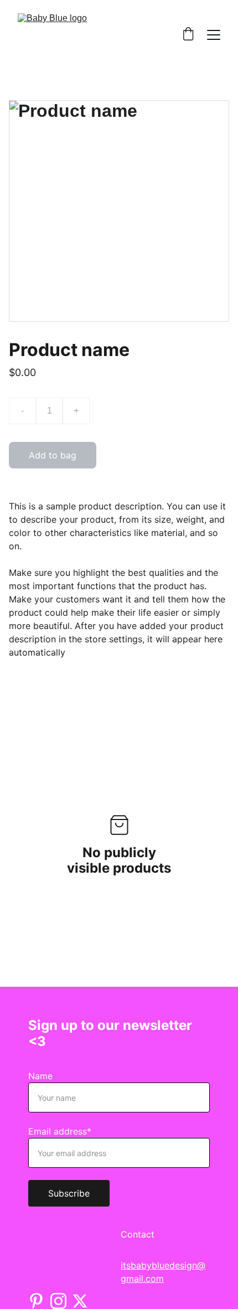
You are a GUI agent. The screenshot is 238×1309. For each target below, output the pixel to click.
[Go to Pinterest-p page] (36, 1301)
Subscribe (69, 1193)
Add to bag (52, 455)
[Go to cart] (188, 35)
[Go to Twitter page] (80, 1301)
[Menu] (213, 35)
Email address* (59, 1131)
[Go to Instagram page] (58, 1301)
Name (40, 1075)
